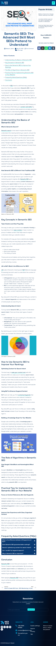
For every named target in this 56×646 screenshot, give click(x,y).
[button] (53, 3)
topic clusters (18, 230)
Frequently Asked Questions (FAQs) (16, 77)
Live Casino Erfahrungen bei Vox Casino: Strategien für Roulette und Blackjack (45, 20)
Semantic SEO (24, 179)
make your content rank (18, 372)
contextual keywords (24, 395)
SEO (11, 85)
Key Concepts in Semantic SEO (14, 62)
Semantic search (6, 130)
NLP (24, 270)
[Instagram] (42, 48)
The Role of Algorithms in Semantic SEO (17, 70)
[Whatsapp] (46, 48)
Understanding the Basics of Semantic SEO (18, 60)
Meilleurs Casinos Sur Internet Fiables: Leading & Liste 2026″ (46, 14)
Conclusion (8, 80)
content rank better (26, 107)
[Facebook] (39, 48)
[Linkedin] (49, 48)
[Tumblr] (53, 48)
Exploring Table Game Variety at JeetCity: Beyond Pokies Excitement (46, 26)
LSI (2, 270)
